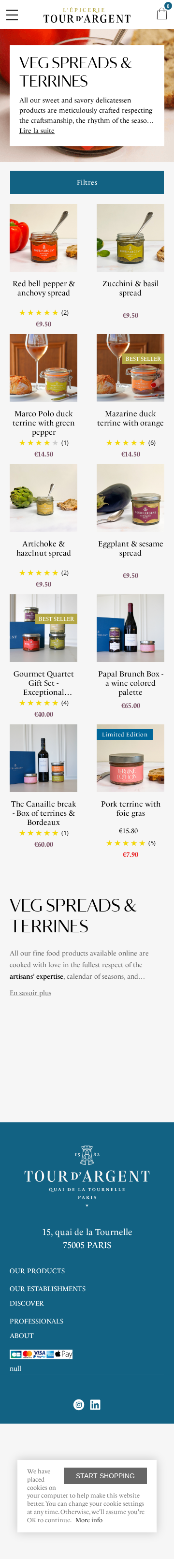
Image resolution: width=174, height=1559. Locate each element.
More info (88, 1520)
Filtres (87, 182)
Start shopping (105, 1476)
